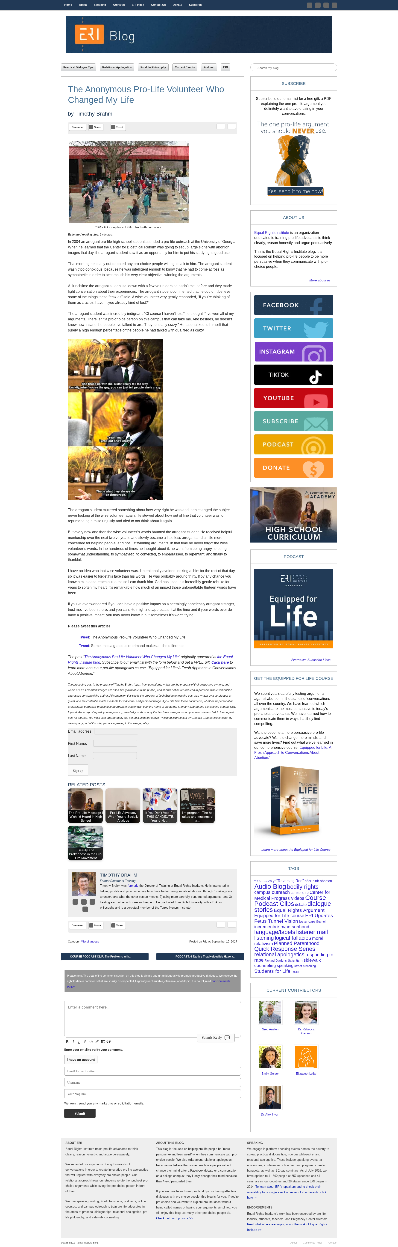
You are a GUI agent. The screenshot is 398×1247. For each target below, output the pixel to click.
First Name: (80, 744)
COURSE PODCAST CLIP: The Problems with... (97, 958)
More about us (320, 280)
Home (68, 4)
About (83, 4)
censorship (300, 893)
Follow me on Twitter (309, 5)
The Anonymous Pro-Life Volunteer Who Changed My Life (131, 657)
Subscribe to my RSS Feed (334, 5)
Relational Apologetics (117, 67)
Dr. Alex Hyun (270, 1114)
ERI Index (138, 4)
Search (254, 68)
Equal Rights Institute (271, 233)
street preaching (305, 966)
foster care (307, 921)
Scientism (295, 960)
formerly (133, 885)
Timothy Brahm (93, 113)
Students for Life (272, 971)
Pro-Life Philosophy (153, 67)
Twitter (84, 902)
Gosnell (321, 921)
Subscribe (195, 4)
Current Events (185, 67)
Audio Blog (270, 886)
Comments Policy (312, 1242)
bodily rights (303, 886)
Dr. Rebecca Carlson (306, 1031)
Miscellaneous (90, 941)
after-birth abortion (318, 881)
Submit (80, 1113)
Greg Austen (270, 1029)
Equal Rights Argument (299, 910)
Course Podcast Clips (290, 900)
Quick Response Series (284, 949)
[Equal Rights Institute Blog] (199, 34)
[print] (232, 126)
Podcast (209, 67)
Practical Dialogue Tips (78, 67)
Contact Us (158, 4)
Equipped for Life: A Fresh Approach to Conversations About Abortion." (292, 753)
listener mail (312, 932)
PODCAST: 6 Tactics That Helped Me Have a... (209, 958)
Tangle (295, 971)
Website (85, 909)
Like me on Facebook (318, 5)
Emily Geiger (270, 1073)
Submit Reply (212, 1037)
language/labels (274, 932)
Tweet (84, 637)
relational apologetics (279, 955)
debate (301, 904)
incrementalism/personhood (281, 926)
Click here (220, 662)
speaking (285, 965)
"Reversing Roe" (290, 881)
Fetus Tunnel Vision (276, 921)
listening (264, 938)
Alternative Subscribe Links (311, 660)
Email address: (80, 731)
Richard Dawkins (275, 960)
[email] (221, 126)
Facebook (75, 902)
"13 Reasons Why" (264, 881)
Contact (332, 1242)
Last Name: (80, 756)
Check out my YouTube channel (326, 5)
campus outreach (272, 892)
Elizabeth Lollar (306, 1073)
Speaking (100, 4)
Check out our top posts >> (174, 1218)
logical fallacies (293, 938)
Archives (119, 4)
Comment (78, 127)
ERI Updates (319, 915)
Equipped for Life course (279, 915)
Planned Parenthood (296, 943)
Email (92, 902)
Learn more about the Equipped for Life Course (296, 849)
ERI (225, 67)
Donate (177, 4)
